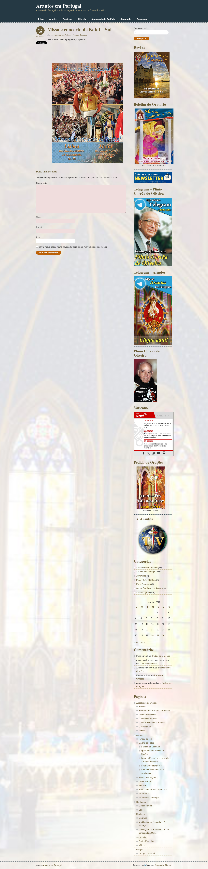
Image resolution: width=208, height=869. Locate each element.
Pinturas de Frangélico (151, 765)
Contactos (142, 19)
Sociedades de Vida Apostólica (153, 789)
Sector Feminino (146, 840)
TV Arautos (144, 793)
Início (41, 19)
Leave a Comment (80, 35)
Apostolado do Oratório (103, 19)
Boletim (142, 706)
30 (163, 635)
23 (163, 629)
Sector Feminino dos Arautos (149, 588)
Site (38, 236)
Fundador (67, 19)
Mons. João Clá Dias (146, 579)
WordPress (145, 865)
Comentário (41, 182)
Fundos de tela (145, 738)
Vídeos (142, 730)
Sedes (142, 809)
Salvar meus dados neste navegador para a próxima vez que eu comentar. (72, 246)
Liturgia (82, 19)
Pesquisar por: (140, 27)
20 (147, 629)
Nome (39, 217)
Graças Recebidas (148, 663)
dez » (142, 642)
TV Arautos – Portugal (149, 797)
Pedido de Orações (161, 655)
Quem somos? (146, 781)
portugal (42, 36)
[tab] (144, 415)
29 (158, 635)
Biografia (143, 817)
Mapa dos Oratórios (148, 718)
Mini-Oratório (145, 726)
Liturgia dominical (147, 853)
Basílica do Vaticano (150, 746)
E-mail (39, 226)
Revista (142, 785)
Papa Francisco (143, 584)
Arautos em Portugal (58, 5)
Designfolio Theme (163, 865)
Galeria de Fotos (146, 742)
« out (136, 642)
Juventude (126, 19)
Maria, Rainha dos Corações (152, 722)
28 (152, 635)
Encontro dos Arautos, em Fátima (154, 710)
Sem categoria (143, 592)
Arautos (53, 19)
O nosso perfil (145, 805)
